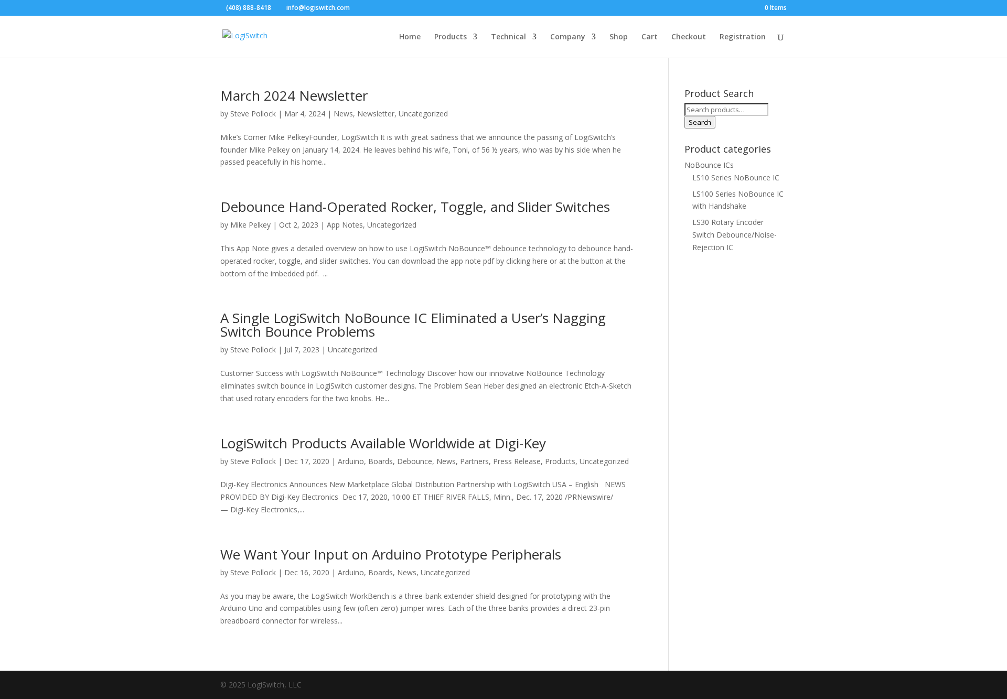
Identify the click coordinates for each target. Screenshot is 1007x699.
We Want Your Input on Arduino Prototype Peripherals (390, 554)
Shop (618, 37)
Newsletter (375, 114)
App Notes (345, 225)
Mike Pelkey (250, 225)
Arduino (351, 461)
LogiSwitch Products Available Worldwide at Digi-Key (383, 443)
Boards (380, 461)
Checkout (688, 37)
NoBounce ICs (709, 165)
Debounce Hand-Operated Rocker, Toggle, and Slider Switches (415, 206)
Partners (474, 461)
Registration (743, 37)
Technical (508, 37)
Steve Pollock (253, 114)
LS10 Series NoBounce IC (735, 177)
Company (567, 37)
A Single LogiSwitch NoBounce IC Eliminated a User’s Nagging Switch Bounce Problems (413, 324)
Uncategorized (423, 114)
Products (450, 37)
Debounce (414, 461)
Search (700, 122)
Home (410, 37)
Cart (649, 37)
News (343, 114)
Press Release (517, 461)
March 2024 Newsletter (294, 95)
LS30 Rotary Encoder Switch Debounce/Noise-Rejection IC (734, 234)
